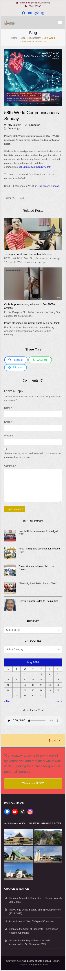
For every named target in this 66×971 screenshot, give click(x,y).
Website (8, 435)
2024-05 (10, 198)
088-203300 (35, 6)
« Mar (7, 701)
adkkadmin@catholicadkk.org (35, 2)
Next (53, 741)
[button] (60, 22)
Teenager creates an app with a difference (28, 254)
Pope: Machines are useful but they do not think (32, 322)
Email (8, 421)
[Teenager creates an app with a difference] (33, 233)
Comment (10, 465)
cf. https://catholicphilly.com (35, 167)
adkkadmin (34, 125)
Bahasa (55, 186)
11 (49, 679)
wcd (21, 198)
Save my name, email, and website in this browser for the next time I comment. (32, 455)
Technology (14, 128)
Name (8, 407)
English (42, 186)
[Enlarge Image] (33, 77)
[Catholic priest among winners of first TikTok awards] (33, 283)
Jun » (59, 701)
